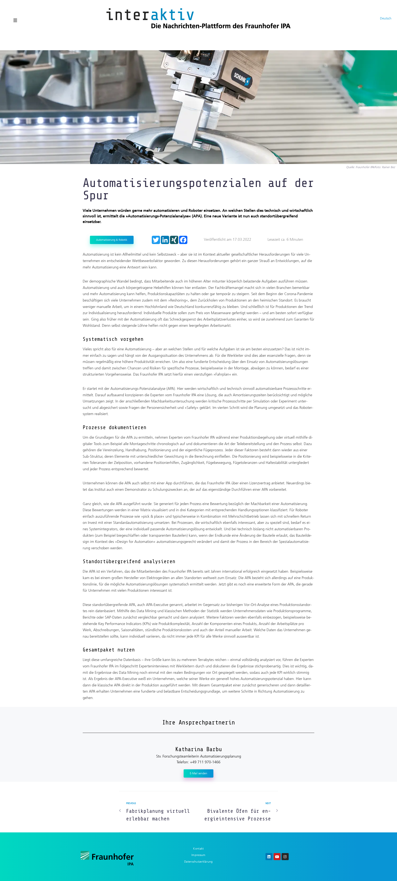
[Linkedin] (269, 856)
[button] (15, 20)
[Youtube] (277, 856)
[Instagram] (285, 856)
